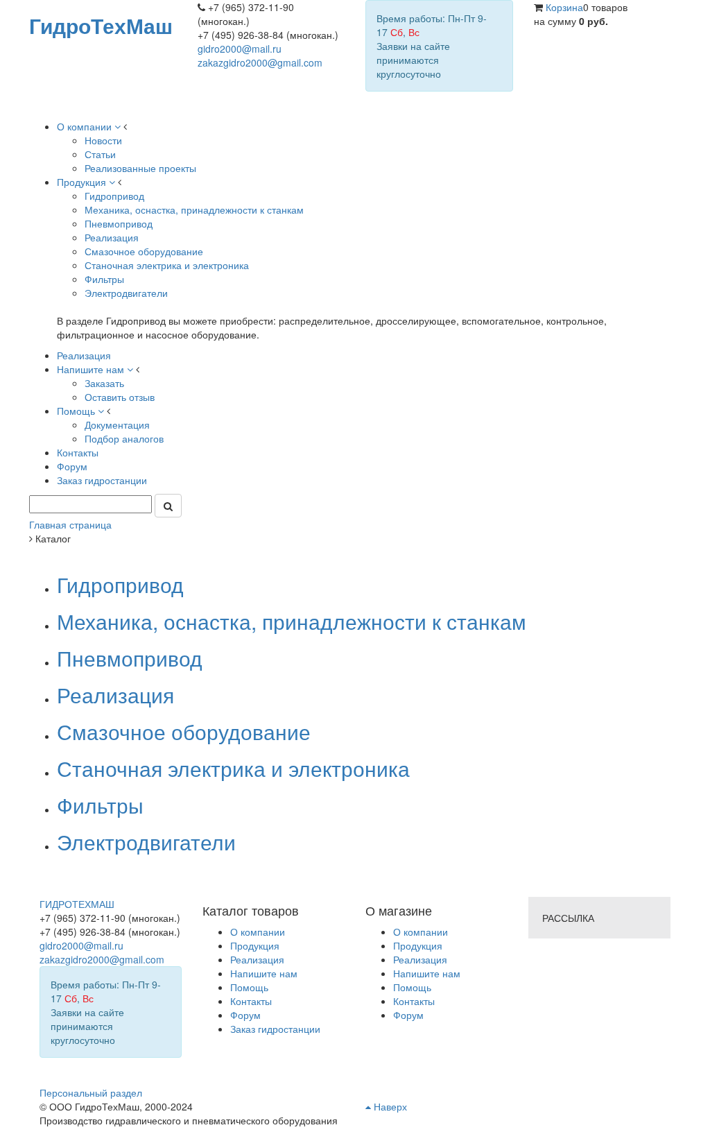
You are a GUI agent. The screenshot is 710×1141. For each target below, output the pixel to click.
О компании (420, 931)
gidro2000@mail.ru (240, 48)
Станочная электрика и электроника (233, 768)
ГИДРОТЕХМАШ (77, 904)
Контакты (414, 1001)
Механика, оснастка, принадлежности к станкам (291, 621)
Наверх (389, 1106)
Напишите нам (426, 973)
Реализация (115, 695)
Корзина (564, 7)
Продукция (417, 945)
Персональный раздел (91, 1092)
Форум (408, 1015)
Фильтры (100, 805)
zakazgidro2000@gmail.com (260, 62)
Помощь (412, 987)
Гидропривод (120, 584)
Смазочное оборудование (184, 731)
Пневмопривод (129, 658)
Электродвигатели (146, 842)
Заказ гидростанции (275, 1029)
